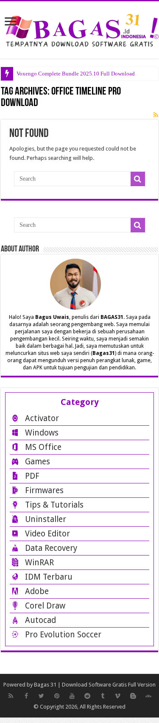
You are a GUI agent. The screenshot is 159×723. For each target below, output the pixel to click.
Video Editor (47, 534)
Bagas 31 (45, 684)
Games (37, 461)
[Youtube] (72, 696)
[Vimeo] (118, 696)
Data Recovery (51, 548)
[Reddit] (87, 696)
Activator (42, 418)
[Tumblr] (103, 696)
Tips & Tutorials (54, 505)
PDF (32, 476)
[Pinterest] (57, 696)
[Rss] (11, 696)
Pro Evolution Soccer (63, 634)
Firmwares (44, 490)
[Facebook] (26, 696)
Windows (42, 433)
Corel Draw (45, 606)
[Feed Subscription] (155, 115)
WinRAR (39, 562)
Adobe (37, 591)
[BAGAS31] (79, 28)
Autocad (40, 620)
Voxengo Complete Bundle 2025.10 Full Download (76, 73)
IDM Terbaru (49, 577)
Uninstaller (45, 519)
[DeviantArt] (148, 696)
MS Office (43, 447)
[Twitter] (41, 696)
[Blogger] (133, 696)
